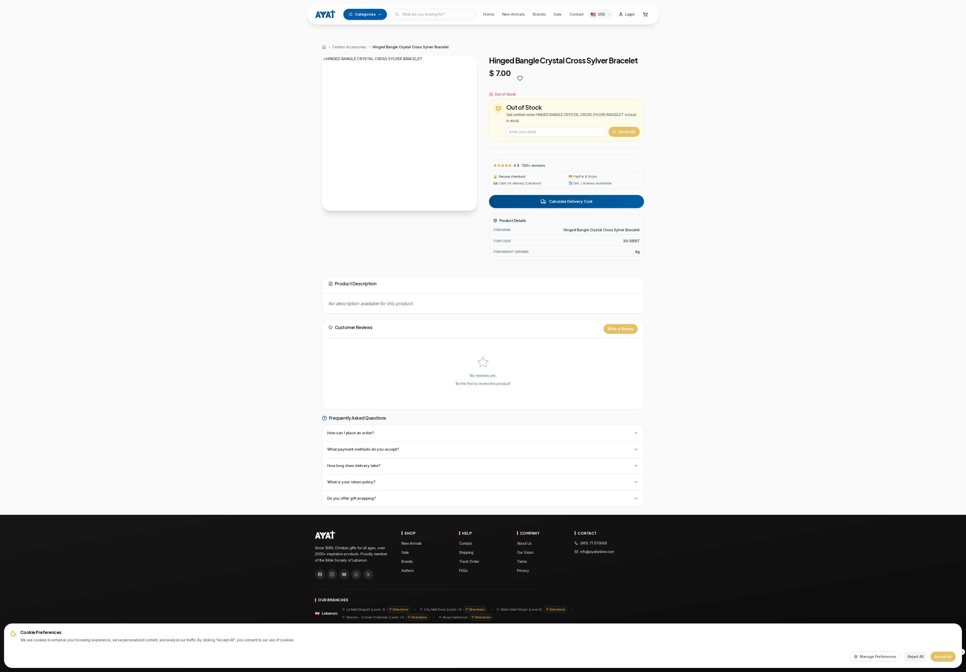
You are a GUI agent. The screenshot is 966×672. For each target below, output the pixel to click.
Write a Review (621, 329)
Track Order (469, 561)
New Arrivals (513, 14)
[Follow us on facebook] (320, 574)
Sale (557, 14)
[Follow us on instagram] (332, 574)
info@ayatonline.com (597, 551)
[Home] (324, 47)
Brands (539, 14)
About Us (524, 543)
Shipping (466, 552)
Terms (522, 561)
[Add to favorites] (520, 78)
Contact (577, 14)
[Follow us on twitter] (368, 574)
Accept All (943, 656)
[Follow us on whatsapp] (356, 574)
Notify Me (627, 132)
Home (488, 14)
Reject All (916, 656)
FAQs (463, 570)
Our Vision (525, 552)
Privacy (523, 570)
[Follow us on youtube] (344, 574)
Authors (407, 570)
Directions (400, 609)
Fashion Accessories (349, 47)
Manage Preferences (878, 656)
